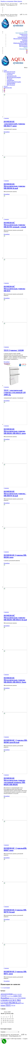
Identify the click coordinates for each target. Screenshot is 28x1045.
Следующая (6, 987)
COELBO (4, 996)
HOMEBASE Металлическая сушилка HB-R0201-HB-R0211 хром (15, 431)
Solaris (3, 1005)
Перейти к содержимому (7, 1)
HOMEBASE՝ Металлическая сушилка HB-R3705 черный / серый (15, 225)
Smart (22, 1003)
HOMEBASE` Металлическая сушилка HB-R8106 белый (14, 186)
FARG (20, 996)
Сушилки (6, 118)
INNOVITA (11, 998)
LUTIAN (5, 1003)
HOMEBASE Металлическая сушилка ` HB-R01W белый (15, 493)
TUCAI (13, 1005)
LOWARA (5, 1000)
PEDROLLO (15, 1002)
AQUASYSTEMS (7, 994)
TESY (8, 1005)
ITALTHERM (22, 998)
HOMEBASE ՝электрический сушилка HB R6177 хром (14, 124)
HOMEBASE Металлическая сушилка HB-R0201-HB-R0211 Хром (15, 680)
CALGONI (19, 994)
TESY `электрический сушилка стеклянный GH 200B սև (15, 392)
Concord (8, 996)
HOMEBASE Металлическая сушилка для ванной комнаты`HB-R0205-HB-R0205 (14, 781)
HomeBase (5, 998)
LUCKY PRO (15, 1000)
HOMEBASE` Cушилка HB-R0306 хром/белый (15, 741)
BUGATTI (15, 994)
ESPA (15, 996)
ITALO (15, 998)
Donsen (11, 996)
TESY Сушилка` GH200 (14, 350)
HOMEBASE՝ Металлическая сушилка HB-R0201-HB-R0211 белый (15, 617)
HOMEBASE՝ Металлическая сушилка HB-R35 (14, 288)
